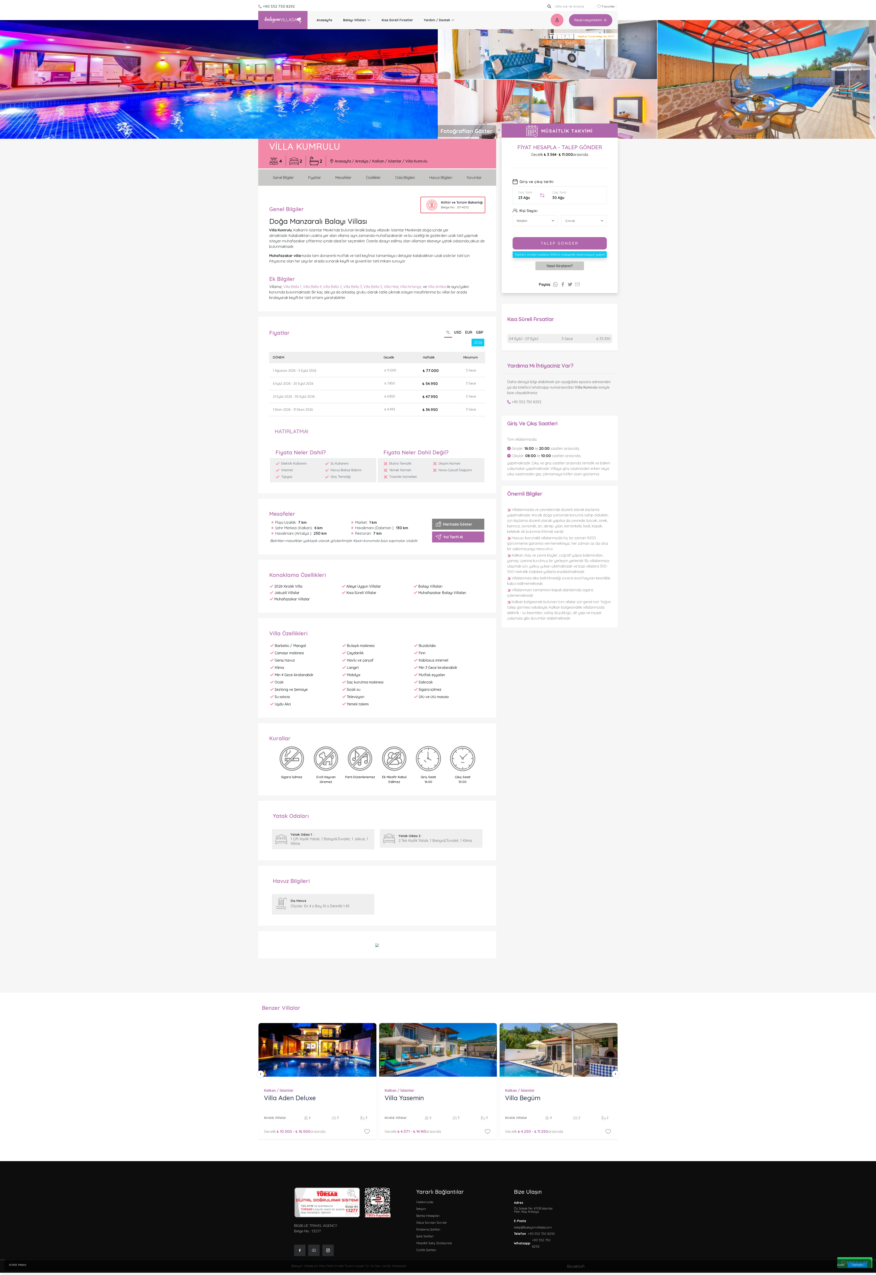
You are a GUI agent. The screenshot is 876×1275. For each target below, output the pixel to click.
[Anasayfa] (283, 20)
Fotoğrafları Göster (467, 131)
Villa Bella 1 (292, 286)
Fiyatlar (314, 177)
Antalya (361, 161)
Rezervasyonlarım (588, 20)
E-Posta (520, 1221)
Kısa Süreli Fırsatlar (397, 20)
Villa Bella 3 (352, 286)
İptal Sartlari (424, 1236)
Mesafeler (343, 177)
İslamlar (395, 161)
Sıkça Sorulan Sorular (431, 1222)
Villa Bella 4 (312, 286)
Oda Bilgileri (405, 177)
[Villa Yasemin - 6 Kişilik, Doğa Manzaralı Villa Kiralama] (438, 1050)
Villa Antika (437, 286)
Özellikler (373, 177)
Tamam (857, 1265)
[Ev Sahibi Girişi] (557, 20)
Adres (533, 1207)
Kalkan (378, 161)
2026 (478, 342)
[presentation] (260, 1074)
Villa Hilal (391, 286)
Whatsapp (522, 1243)
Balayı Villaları (354, 20)
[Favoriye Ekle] (367, 1131)
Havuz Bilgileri (440, 177)
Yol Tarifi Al (453, 537)
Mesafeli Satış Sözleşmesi (434, 1243)
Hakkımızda (424, 1202)
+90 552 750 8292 (526, 402)
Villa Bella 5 (372, 286)
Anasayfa (324, 20)
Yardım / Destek (437, 20)
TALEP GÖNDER (560, 243)
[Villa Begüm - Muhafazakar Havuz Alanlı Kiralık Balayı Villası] (559, 1050)
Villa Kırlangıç (411, 286)
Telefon (520, 1233)
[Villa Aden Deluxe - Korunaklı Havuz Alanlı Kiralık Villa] (317, 1050)
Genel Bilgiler (283, 177)
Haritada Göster (457, 524)
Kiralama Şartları (428, 1229)
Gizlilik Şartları (426, 1250)
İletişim (421, 1209)
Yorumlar (474, 177)
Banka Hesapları (428, 1216)
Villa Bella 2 (332, 286)
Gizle (840, 1265)
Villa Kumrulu (416, 161)
